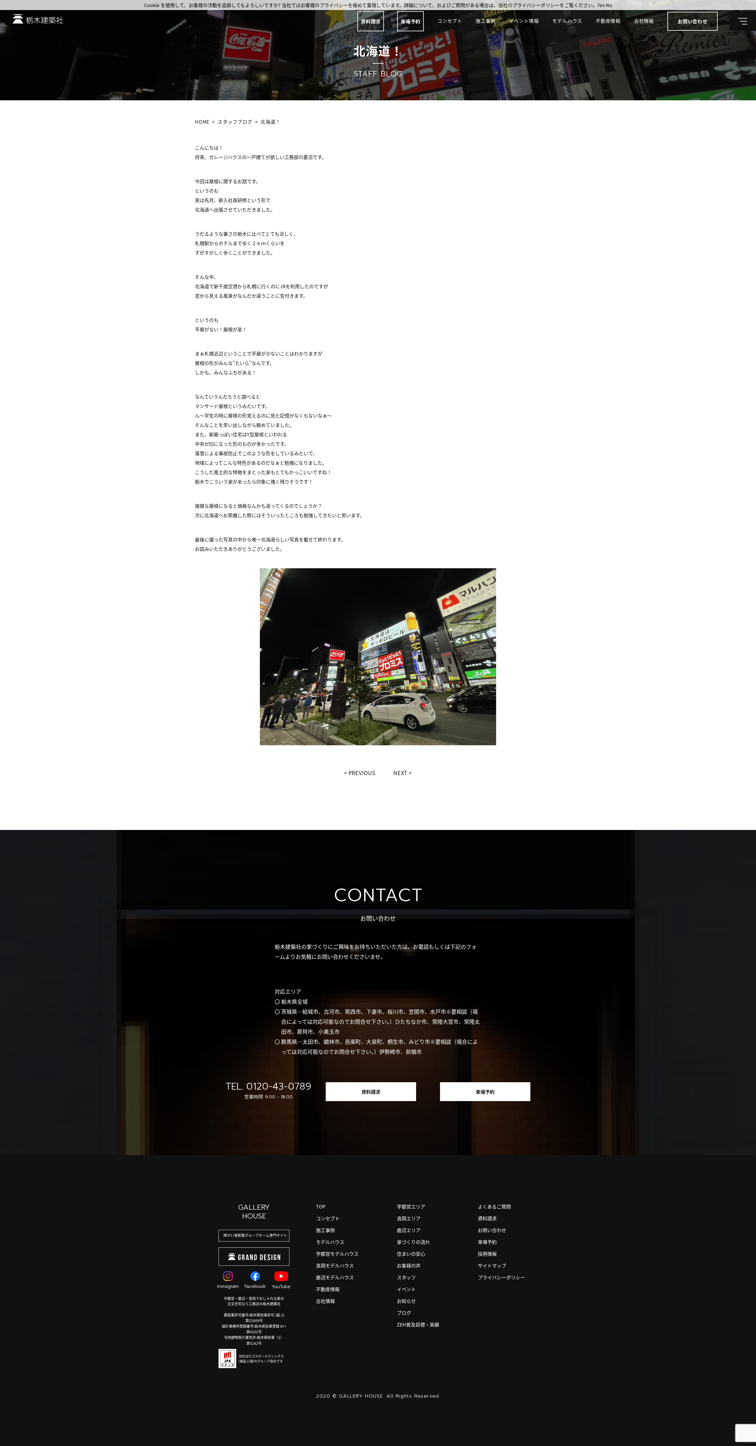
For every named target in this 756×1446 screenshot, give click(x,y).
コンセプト (449, 20)
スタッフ (406, 1277)
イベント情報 (524, 20)
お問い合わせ (492, 1230)
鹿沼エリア (409, 1230)
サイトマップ (492, 1265)
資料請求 (371, 21)
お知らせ (406, 1300)
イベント (406, 1289)
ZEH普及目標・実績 (418, 1324)
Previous (362, 773)
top (320, 1206)
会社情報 (644, 20)
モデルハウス (567, 20)
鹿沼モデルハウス (335, 1277)
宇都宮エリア (411, 1206)
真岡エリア (409, 1218)
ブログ (404, 1312)
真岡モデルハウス (335, 1265)
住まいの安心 (411, 1253)
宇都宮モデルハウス (337, 1253)
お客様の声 (409, 1265)
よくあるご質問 (494, 1206)
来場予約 (411, 21)
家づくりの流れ (413, 1241)
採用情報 (487, 1253)
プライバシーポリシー (501, 1277)
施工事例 (486, 20)
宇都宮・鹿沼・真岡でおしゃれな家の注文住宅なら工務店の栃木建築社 (254, 1301)
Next (400, 773)
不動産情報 (608, 20)
